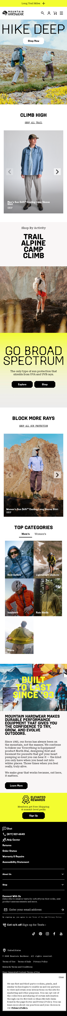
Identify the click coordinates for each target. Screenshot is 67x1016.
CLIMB (33, 255)
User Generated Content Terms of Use (21, 972)
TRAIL (33, 236)
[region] (34, 992)
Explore (22, 384)
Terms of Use (38, 917)
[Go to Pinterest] (40, 935)
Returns (6, 845)
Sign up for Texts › (24, 924)
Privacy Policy (54, 917)
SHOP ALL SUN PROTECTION (33, 426)
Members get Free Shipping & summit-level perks (33, 808)
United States (14, 950)
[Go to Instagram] (47, 935)
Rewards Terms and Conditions (17, 967)
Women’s (40, 534)
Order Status (9, 850)
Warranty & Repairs (13, 856)
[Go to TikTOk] (33, 935)
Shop (45, 384)
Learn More (16, 785)
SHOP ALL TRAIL (33, 123)
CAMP (33, 249)
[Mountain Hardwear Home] (13, 13)
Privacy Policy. (20, 1008)
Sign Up (33, 815)
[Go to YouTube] (61, 935)
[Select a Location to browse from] (4, 950)
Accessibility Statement (15, 862)
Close (61, 977)
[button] (61, 13)
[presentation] (43, 13)
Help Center (13, 839)
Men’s (26, 534)
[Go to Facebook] (54, 935)
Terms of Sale (24, 962)
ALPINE (33, 243)
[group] (33, 808)
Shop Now (33, 40)
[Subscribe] (63, 910)
